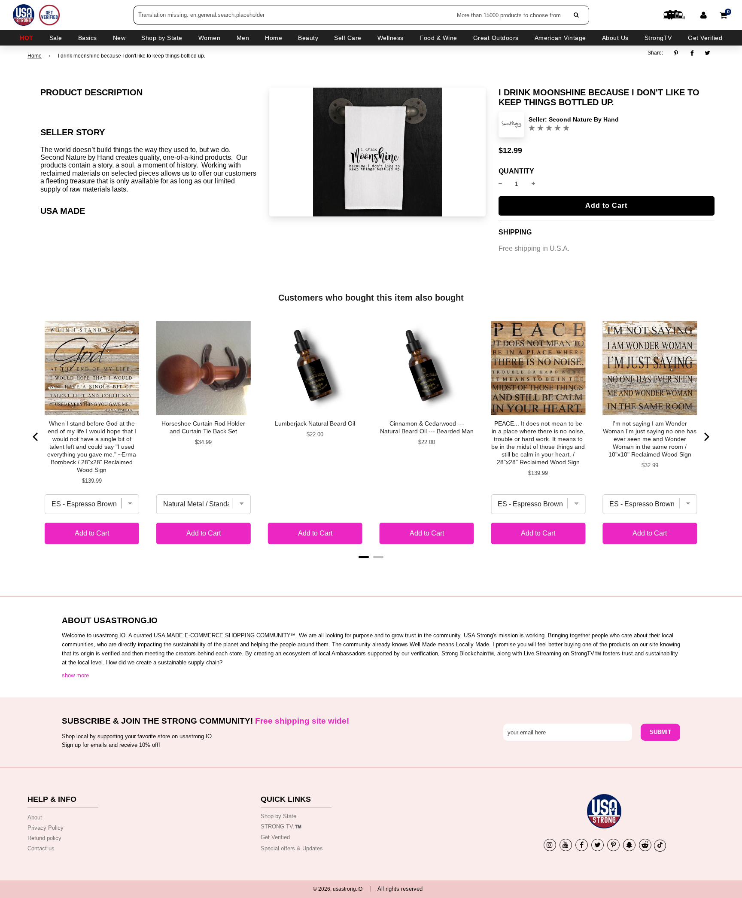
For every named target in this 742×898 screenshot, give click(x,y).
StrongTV (658, 37)
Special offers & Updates (292, 848)
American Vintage (560, 37)
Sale (55, 37)
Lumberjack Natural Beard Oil (315, 423)
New (119, 37)
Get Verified (705, 37)
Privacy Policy (45, 828)
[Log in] (703, 15)
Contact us (41, 848)
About (34, 817)
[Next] (706, 436)
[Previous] (36, 436)
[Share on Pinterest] (678, 53)
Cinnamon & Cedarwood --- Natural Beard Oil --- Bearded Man (427, 427)
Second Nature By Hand (584, 119)
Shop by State (278, 816)
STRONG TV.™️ (281, 826)
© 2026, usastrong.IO (337, 889)
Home (34, 56)
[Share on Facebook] (692, 53)
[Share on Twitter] (708, 53)
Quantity (516, 171)
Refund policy (44, 838)
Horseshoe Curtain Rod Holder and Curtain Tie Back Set (203, 427)
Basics (87, 37)
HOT (26, 37)
